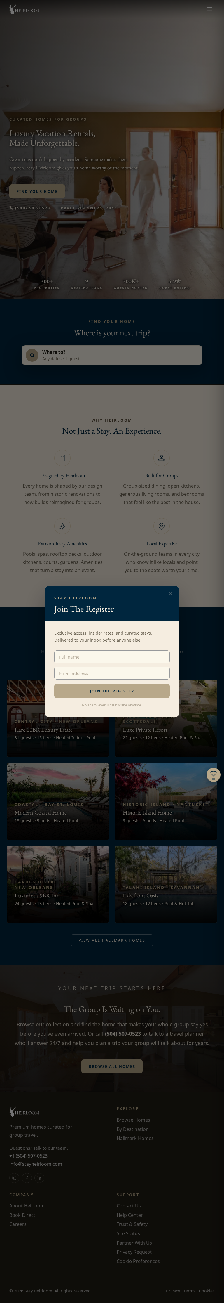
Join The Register (112, 691)
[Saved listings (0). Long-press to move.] (213, 775)
